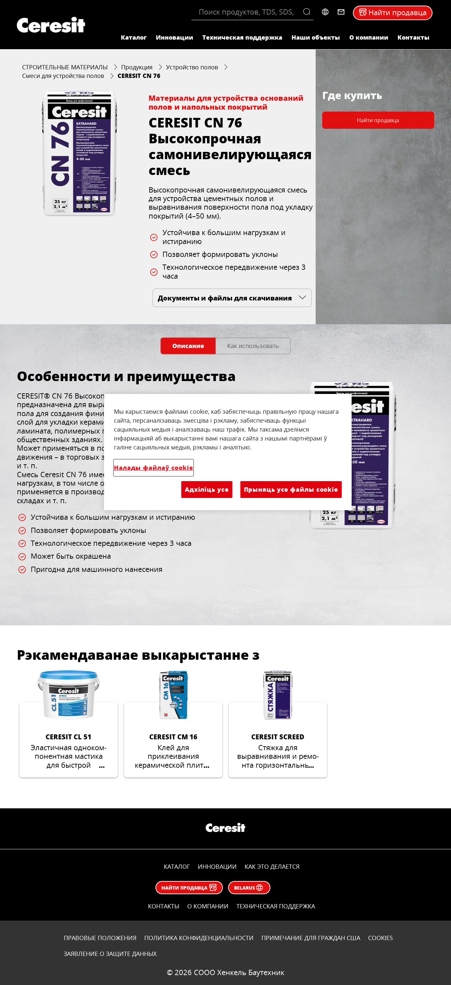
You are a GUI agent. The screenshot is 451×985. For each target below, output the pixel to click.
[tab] (188, 345)
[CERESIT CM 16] (173, 723)
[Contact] (341, 12)
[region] (228, 452)
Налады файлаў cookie (153, 467)
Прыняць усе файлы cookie (291, 489)
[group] (79, 153)
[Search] (308, 12)
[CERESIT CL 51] (68, 723)
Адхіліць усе (207, 489)
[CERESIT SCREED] (278, 723)
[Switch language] (325, 12)
